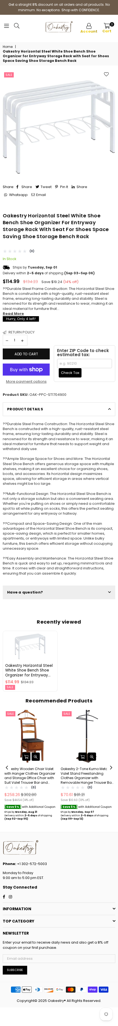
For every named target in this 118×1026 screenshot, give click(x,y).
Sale (8, 75)
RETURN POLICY (21, 332)
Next (111, 768)
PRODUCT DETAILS (25, 409)
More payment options (26, 381)
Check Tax (70, 372)
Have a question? (25, 592)
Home (8, 47)
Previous (7, 768)
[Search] (17, 27)
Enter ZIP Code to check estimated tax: (83, 352)
